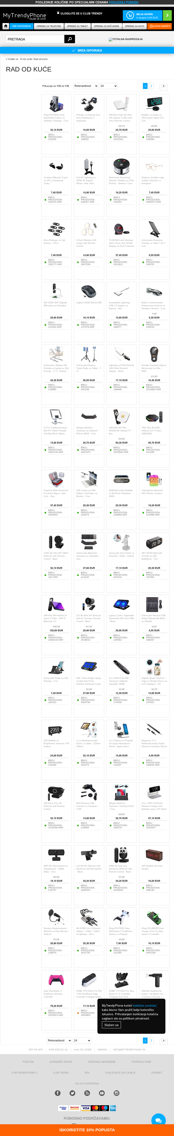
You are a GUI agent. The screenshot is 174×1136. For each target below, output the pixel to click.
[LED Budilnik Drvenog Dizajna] (154, 862)
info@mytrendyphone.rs (129, 1049)
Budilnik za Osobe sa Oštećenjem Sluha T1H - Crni (153, 118)
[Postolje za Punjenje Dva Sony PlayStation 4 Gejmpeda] (88, 111)
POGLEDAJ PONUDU (123, 2)
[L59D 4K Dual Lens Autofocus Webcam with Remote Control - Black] (121, 862)
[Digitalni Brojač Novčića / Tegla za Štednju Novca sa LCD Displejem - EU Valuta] (154, 674)
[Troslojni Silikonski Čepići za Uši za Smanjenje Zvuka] (56, 174)
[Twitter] (72, 1093)
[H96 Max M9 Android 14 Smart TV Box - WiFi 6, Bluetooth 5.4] (56, 612)
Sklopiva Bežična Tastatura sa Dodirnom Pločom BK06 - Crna (87, 431)
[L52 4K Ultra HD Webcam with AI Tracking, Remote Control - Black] (88, 612)
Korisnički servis (61, 1061)
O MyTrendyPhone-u (24, 1072)
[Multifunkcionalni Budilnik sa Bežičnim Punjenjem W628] (121, 487)
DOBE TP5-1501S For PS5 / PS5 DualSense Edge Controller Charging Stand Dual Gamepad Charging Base (89, 997)
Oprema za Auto (134, 26)
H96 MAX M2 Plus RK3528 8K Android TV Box (120, 431)
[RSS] (87, 1093)
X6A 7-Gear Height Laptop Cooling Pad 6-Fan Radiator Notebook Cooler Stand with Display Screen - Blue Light (88, 684)
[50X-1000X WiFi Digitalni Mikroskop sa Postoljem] (56, 299)
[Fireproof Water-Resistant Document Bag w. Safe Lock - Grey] (56, 487)
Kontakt (157, 1072)
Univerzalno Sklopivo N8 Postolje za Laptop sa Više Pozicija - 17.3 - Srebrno (56, 368)
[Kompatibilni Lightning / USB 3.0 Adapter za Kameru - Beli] (121, 299)
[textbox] (40, 39)
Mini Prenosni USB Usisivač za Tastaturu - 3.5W (87, 806)
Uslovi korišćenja (87, 1083)
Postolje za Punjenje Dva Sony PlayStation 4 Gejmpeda (88, 118)
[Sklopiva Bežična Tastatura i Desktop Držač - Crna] (121, 799)
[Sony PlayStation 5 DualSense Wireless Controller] (56, 987)
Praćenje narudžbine (102, 1061)
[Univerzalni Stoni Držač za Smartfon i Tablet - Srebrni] (121, 549)
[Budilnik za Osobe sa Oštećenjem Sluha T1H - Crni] (154, 111)
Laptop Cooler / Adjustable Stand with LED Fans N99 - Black (121, 618)
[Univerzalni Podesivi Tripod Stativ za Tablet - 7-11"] (88, 361)
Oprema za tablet (77, 26)
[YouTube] (102, 1093)
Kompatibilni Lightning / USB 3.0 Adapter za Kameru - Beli (120, 306)
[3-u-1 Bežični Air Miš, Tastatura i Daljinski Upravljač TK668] (121, 674)
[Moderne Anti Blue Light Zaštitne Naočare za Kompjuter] (154, 174)
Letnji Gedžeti (162, 26)
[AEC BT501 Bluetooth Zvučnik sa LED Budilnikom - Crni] (154, 549)
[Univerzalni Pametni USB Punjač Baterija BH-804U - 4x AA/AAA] (154, 612)
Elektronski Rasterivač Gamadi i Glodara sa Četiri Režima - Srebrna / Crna (121, 180)
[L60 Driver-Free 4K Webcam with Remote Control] (56, 799)
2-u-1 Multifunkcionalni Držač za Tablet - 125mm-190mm (88, 743)
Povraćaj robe (141, 1061)
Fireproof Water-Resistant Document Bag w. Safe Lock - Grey (56, 493)
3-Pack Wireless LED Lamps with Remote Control (86, 243)
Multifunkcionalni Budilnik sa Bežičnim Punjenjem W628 (121, 493)
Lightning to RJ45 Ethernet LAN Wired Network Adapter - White (121, 368)
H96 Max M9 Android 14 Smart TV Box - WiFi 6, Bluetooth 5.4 (55, 618)
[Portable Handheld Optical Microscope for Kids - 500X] (154, 361)
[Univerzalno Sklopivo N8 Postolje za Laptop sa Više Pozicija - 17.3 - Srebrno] (56, 361)
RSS (87, 1072)
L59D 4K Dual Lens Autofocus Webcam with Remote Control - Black (120, 869)
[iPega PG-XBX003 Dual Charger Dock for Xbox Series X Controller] (154, 924)
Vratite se (13, 59)
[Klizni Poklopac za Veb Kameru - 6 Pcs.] (56, 236)
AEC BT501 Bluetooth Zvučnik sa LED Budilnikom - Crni (152, 556)
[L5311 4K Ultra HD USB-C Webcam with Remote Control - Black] (56, 549)
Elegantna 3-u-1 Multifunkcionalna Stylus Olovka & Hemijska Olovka (154, 743)
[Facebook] (57, 1093)
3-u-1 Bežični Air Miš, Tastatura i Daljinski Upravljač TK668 (119, 681)
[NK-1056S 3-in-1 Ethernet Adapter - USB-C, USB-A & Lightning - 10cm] (88, 924)
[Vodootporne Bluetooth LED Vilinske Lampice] (154, 487)
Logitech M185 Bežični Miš (89, 303)
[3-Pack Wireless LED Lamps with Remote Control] (88, 236)
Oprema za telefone (49, 26)
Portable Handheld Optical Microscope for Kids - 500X (154, 368)
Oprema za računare (106, 26)
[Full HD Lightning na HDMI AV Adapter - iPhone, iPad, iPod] (88, 174)
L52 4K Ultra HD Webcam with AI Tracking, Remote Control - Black (88, 618)
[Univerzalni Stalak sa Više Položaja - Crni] (56, 674)
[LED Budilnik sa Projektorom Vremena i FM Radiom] (56, 737)
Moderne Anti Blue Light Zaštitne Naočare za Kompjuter (153, 180)
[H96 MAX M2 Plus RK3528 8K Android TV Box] (121, 424)
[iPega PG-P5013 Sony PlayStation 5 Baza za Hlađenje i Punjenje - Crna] (56, 111)
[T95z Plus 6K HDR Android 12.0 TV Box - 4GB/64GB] (154, 424)
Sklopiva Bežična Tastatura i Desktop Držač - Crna (121, 806)
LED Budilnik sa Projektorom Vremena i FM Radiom (56, 743)
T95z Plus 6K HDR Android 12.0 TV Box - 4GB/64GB (152, 431)
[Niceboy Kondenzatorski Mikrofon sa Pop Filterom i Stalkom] (56, 924)
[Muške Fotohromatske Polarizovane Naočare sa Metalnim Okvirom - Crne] (154, 299)
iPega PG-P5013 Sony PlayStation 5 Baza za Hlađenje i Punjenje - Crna (56, 118)
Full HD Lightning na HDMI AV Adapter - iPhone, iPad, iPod (86, 180)
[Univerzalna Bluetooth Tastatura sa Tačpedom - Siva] (88, 549)
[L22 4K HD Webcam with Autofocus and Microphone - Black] (88, 862)
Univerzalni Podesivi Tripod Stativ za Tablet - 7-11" (89, 368)
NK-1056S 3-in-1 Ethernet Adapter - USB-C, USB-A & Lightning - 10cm (88, 931)
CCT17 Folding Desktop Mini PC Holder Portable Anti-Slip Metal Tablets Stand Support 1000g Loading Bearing (55, 434)
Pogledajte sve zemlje (120, 1072)
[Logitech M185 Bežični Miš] (88, 299)
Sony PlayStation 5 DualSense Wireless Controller (53, 994)
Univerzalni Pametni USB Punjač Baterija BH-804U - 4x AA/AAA (154, 618)
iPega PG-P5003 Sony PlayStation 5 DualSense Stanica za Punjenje (120, 931)
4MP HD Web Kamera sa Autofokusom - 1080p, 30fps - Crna (56, 869)
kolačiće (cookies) (145, 1005)
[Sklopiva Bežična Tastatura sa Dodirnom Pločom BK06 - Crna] (88, 424)
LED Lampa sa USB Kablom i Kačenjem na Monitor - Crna (86, 493)
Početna (28, 1061)
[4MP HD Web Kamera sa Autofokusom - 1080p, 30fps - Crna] (56, 862)
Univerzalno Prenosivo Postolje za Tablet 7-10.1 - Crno (154, 243)
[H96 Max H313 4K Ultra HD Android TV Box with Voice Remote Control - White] (121, 111)
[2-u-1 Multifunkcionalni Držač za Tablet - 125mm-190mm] (88, 737)
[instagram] (116, 1093)
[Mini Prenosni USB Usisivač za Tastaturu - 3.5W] (88, 799)
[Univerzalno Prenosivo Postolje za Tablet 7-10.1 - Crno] (154, 236)
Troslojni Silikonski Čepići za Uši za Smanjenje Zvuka (56, 180)
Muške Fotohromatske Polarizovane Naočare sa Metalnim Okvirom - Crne (153, 306)
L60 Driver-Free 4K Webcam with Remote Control (54, 806)
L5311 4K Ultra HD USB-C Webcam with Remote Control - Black (56, 556)
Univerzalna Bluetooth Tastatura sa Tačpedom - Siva (88, 556)
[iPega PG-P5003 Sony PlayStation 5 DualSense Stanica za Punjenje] (121, 924)
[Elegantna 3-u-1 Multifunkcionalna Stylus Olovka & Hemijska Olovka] (154, 737)
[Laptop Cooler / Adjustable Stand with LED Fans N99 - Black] (121, 612)
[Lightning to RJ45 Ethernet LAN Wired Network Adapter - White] (121, 361)
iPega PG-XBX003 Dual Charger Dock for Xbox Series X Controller (153, 931)
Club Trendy (61, 1072)
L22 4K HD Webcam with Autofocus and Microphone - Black (89, 869)
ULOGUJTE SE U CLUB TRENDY (81, 13)
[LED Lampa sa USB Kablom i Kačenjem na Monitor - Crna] (88, 487)
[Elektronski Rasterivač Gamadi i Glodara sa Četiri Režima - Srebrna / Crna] (121, 174)
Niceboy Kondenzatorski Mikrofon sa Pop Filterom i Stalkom (56, 931)
